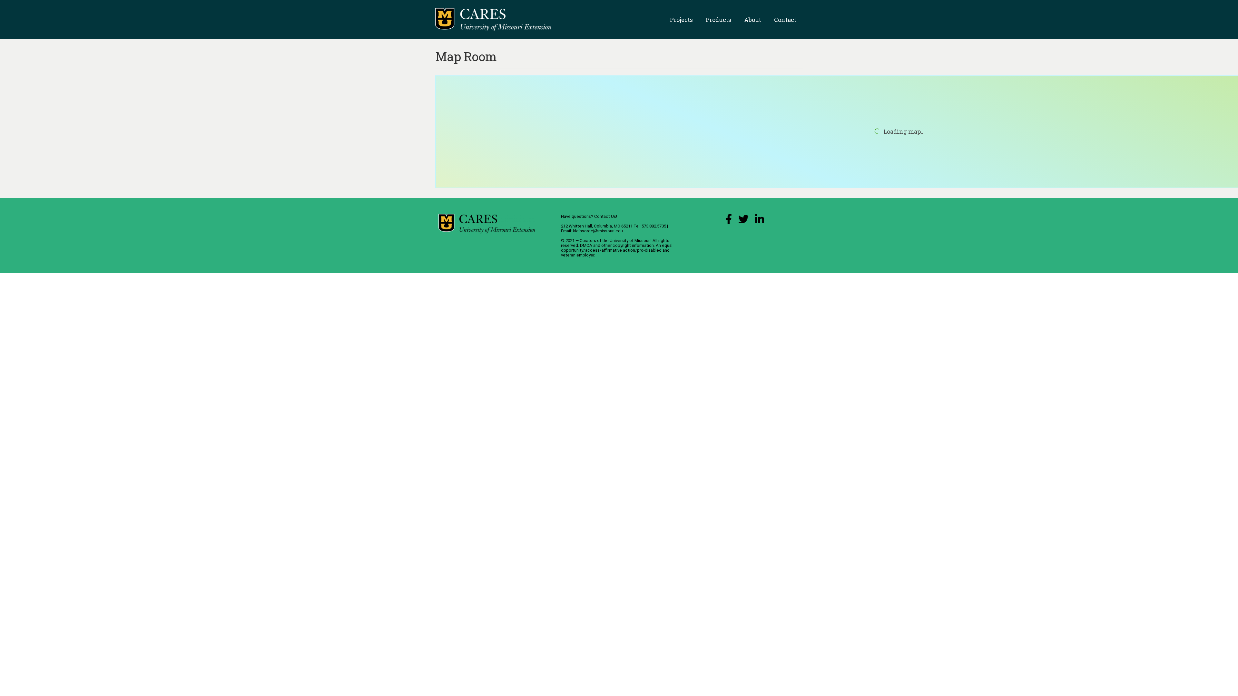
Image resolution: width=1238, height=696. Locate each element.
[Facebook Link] (728, 221)
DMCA (586, 245)
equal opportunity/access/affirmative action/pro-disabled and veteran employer (617, 250)
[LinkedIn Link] (759, 221)
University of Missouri (630, 240)
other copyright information (627, 245)
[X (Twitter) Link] (743, 221)
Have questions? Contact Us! (589, 216)
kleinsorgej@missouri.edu (598, 230)
